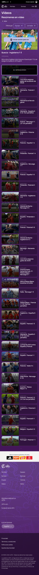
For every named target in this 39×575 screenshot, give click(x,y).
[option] (19, 70)
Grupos (4, 480)
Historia (22, 480)
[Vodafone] (29, 458)
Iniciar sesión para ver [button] (21, 39)
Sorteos (4, 476)
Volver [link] (5, 21)
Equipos (22, 472)
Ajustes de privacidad (8, 548)
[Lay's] (23, 458)
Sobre (22, 484)
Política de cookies (7, 545)
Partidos (4, 472)
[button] (33, 6)
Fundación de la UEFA (8, 508)
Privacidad (5, 538)
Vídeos (3, 484)
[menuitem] (14, 6)
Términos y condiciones (9, 541)
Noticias (22, 476)
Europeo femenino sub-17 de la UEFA (4, 6)
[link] (12, 6)
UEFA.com (5, 504)
